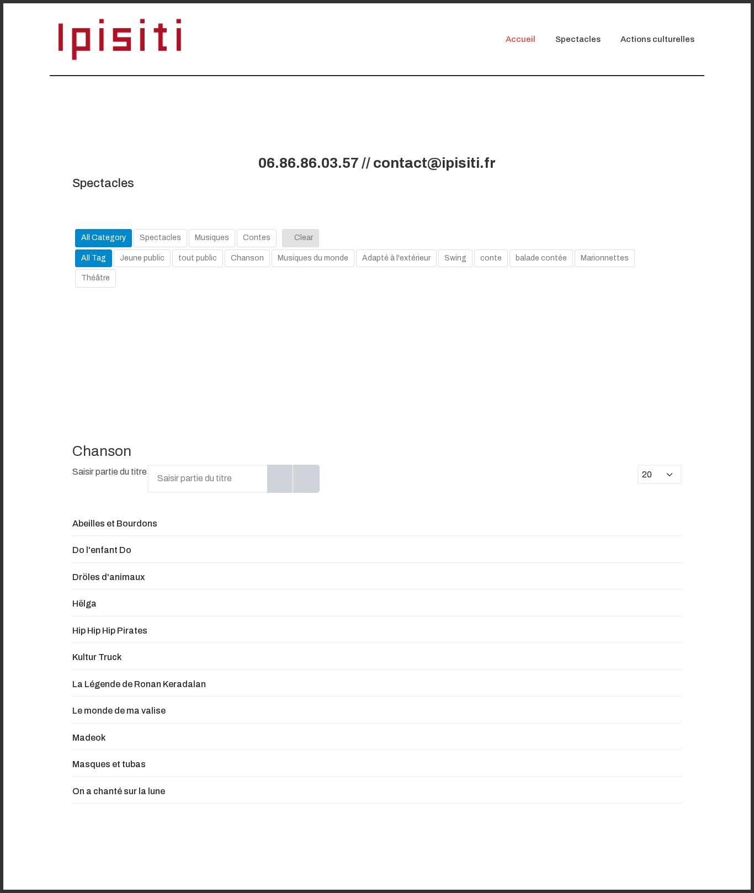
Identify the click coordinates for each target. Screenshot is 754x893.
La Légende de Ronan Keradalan (139, 684)
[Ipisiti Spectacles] (120, 39)
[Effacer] (306, 478)
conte (491, 258)
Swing (455, 258)
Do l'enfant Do (101, 550)
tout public (197, 258)
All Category (103, 237)
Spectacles (578, 39)
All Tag (93, 258)
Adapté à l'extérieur (396, 258)
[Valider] (280, 478)
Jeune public (142, 258)
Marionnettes (605, 258)
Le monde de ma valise (119, 710)
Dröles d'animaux (108, 577)
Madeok (88, 737)
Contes (256, 237)
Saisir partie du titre (110, 471)
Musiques (212, 237)
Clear (303, 237)
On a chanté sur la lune (118, 791)
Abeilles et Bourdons (114, 523)
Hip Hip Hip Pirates (109, 630)
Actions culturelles (657, 39)
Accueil (520, 39)
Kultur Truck (96, 657)
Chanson (247, 258)
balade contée (541, 258)
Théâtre (95, 278)
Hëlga (84, 603)
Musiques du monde (313, 258)
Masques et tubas (109, 764)
